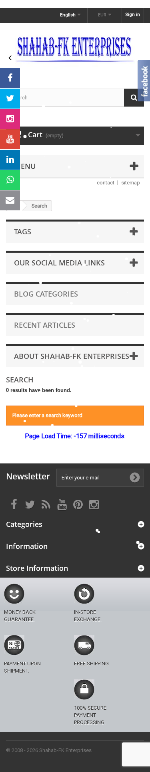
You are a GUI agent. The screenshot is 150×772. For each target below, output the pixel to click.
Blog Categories (46, 294)
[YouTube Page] (10, 139)
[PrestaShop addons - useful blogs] (75, 49)
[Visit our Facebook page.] (10, 78)
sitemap (130, 183)
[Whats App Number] (10, 180)
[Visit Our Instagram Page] (10, 119)
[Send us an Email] (10, 200)
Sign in (132, 14)
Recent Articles (44, 325)
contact (105, 183)
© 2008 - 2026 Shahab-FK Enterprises (49, 750)
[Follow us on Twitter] (10, 99)
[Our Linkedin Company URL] (10, 160)
